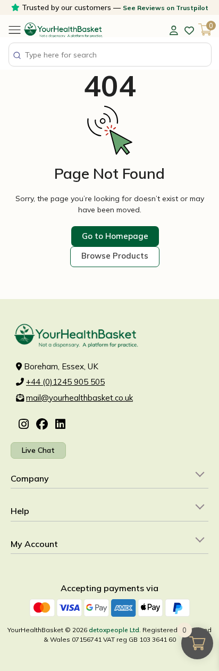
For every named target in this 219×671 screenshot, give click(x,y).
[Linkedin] (60, 425)
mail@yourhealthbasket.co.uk (79, 398)
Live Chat (38, 450)
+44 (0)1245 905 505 (65, 382)
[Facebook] (42, 425)
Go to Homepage (115, 236)
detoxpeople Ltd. (115, 630)
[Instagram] (24, 425)
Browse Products (114, 256)
